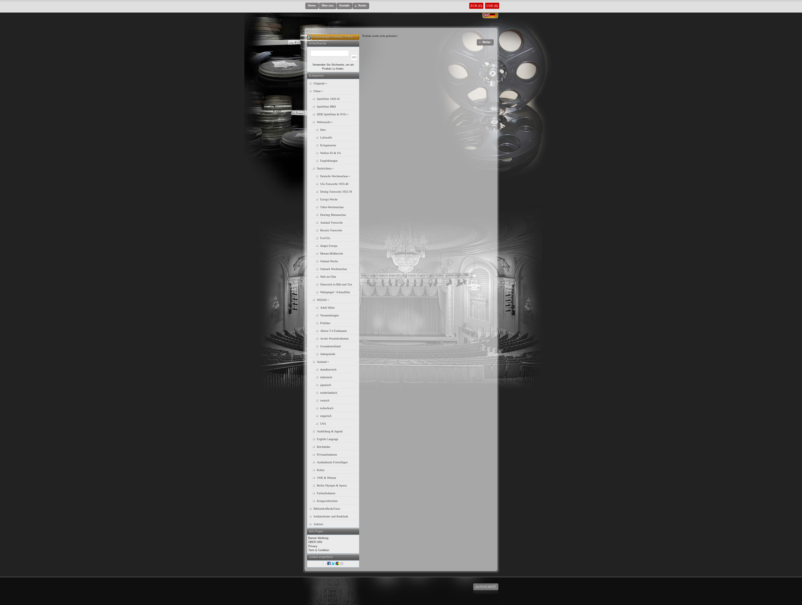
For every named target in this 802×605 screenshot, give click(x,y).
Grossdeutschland (330, 346)
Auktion (318, 524)
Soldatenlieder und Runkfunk (330, 516)
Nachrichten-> (325, 168)
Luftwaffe (326, 137)
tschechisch (326, 408)
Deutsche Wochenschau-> (335, 176)
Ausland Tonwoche (331, 222)
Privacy (312, 546)
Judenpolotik (327, 354)
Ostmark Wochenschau (333, 269)
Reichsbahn (323, 446)
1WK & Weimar (326, 477)
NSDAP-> (323, 300)
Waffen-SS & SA (330, 153)
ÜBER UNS (315, 542)
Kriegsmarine (328, 145)
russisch (324, 400)
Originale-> (320, 83)
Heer (323, 129)
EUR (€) (476, 6)
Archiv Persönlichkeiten (334, 338)
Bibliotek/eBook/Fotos (326, 508)
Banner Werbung (318, 538)
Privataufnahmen (327, 454)
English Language (327, 439)
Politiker (325, 323)
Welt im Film (328, 276)
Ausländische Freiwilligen (332, 462)
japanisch (325, 385)
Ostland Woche (329, 261)
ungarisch (325, 416)
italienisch (326, 377)
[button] (312, 6)
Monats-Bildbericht (331, 253)
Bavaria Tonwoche (331, 230)
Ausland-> (323, 361)
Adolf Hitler (327, 307)
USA (323, 423)
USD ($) (492, 6)
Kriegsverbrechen (327, 501)
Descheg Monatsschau (333, 215)
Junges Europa (328, 245)
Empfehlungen (329, 160)
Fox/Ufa (325, 238)
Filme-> (318, 91)
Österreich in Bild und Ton (336, 284)
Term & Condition (318, 550)
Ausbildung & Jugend (330, 431)
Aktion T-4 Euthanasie (333, 330)
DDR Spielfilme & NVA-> (333, 114)
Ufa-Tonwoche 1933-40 (334, 184)
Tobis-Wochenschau (332, 207)
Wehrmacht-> (325, 122)
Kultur (321, 470)
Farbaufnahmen (326, 493)
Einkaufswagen (321, 36)
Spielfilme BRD (326, 106)
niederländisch (328, 392)
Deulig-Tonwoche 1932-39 (336, 191)
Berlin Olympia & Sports (332, 485)
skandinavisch (328, 369)
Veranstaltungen (329, 315)
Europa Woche (329, 199)
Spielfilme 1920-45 (328, 99)
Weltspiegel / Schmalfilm (335, 292)
